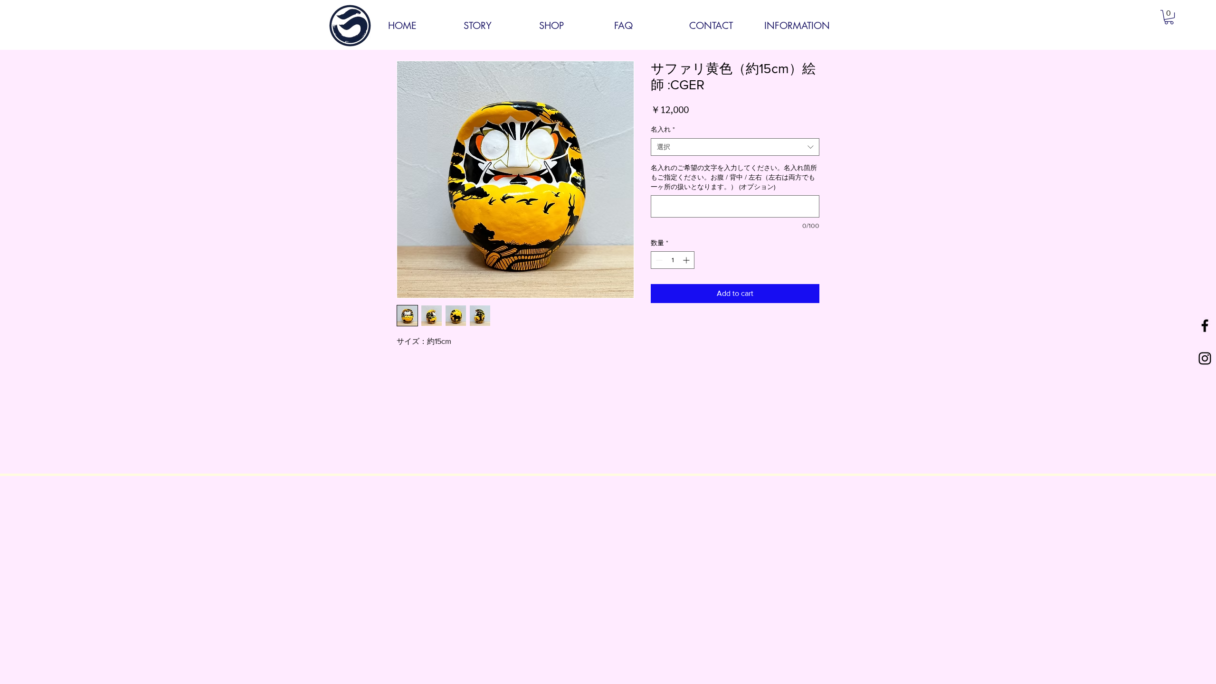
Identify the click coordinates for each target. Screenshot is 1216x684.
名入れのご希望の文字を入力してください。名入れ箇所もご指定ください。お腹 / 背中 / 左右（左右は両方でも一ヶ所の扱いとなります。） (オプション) (734, 177)
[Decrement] (658, 260)
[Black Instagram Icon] (1205, 358)
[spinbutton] (672, 260)
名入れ (663, 129)
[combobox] (735, 147)
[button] (1169, 17)
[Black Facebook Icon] (1205, 325)
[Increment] (687, 260)
